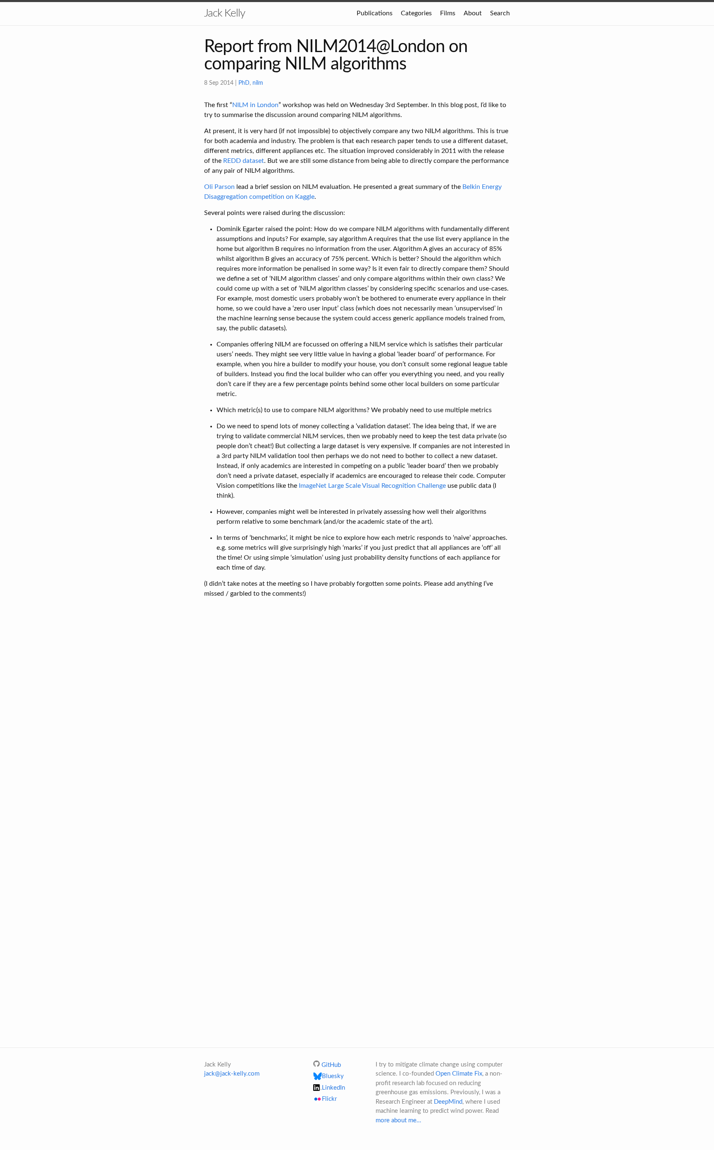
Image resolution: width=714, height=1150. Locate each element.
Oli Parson (219, 187)
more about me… (398, 1120)
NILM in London (255, 105)
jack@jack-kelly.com (231, 1074)
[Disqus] (357, 714)
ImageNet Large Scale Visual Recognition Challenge (372, 485)
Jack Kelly (224, 13)
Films (447, 13)
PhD (244, 83)
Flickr (329, 1099)
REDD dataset (243, 160)
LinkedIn (333, 1088)
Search (500, 13)
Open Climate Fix (459, 1074)
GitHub (331, 1065)
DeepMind (448, 1102)
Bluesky (333, 1076)
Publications (375, 13)
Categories (416, 13)
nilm (257, 83)
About (473, 13)
